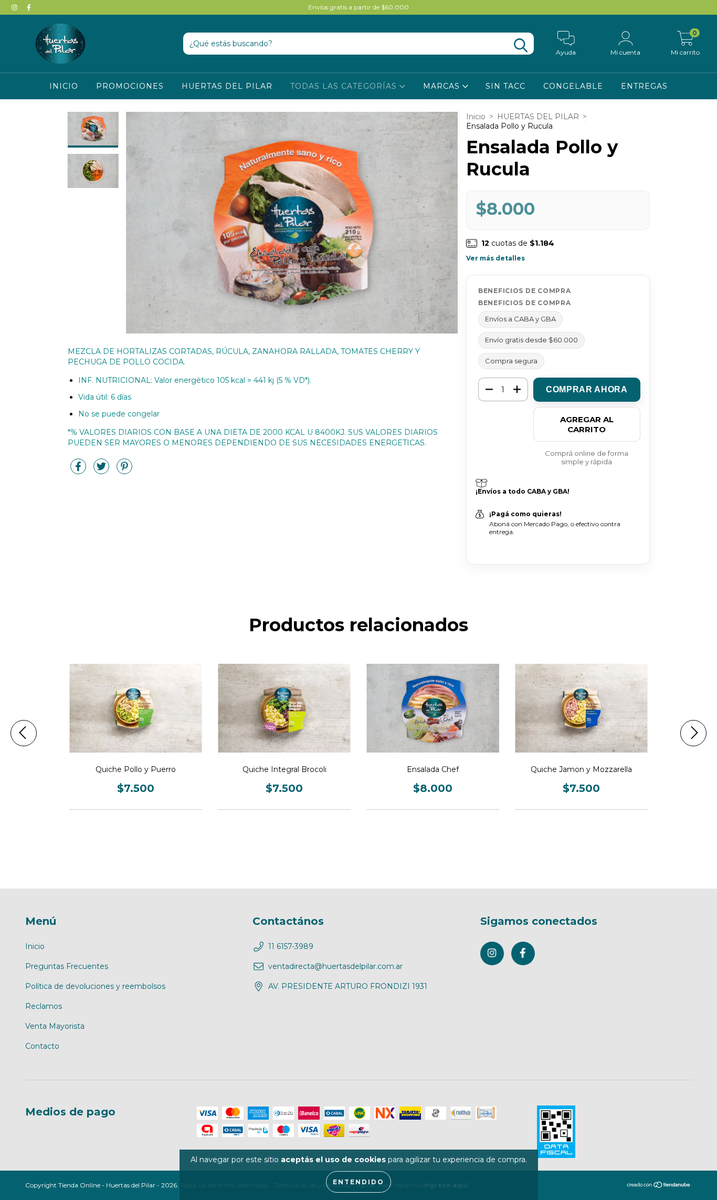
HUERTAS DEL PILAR (227, 86)
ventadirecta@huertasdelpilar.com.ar (335, 966)
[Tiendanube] (659, 1185)
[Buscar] (521, 45)
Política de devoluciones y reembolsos (95, 986)
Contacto (42, 1046)
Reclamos (43, 1006)
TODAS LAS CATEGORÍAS (344, 86)
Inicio (476, 116)
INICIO (63, 86)
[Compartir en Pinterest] (124, 470)
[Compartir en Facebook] (79, 470)
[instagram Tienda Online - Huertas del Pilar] (15, 7)
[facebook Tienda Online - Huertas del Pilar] (29, 7)
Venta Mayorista (55, 1026)
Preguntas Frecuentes (66, 966)
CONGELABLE (573, 86)
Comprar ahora (586, 389)
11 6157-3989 (290, 946)
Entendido (358, 1182)
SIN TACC (505, 86)
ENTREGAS (644, 86)
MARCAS (442, 86)
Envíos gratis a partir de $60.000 (358, 7)
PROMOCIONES (130, 86)
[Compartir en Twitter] (102, 470)
